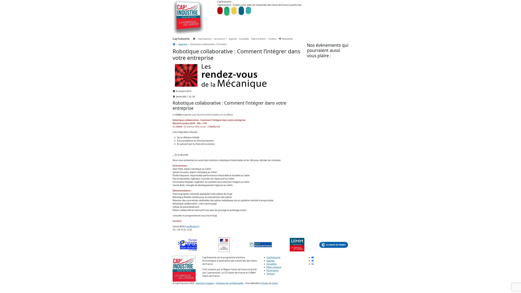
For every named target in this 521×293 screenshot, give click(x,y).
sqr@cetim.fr (193, 226)
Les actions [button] (219, 38)
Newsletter (287, 38)
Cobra (275, 283)
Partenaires (272, 270)
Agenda (233, 38)
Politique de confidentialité (229, 283)
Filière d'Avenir (258, 38)
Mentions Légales (205, 283)
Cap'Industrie (181, 39)
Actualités (244, 38)
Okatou (265, 283)
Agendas (182, 44)
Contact (272, 38)
